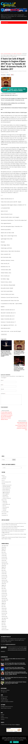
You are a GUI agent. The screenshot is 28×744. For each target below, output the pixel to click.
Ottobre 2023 (4, 596)
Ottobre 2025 (4, 560)
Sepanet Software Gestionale (6, 708)
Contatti (2, 716)
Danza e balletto (5, 504)
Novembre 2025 (4, 558)
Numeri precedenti (5, 629)
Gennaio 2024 (4, 591)
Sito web (2, 389)
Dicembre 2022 (4, 611)
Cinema (3, 478)
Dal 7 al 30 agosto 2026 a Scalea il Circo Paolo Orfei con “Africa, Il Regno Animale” (16, 678)
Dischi (4, 505)
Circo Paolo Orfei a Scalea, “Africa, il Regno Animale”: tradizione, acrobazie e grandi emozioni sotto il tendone (15, 668)
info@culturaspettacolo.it (10, 644)
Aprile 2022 (3, 623)
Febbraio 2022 (4, 626)
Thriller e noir (5, 496)
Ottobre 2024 (4, 578)
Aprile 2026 (3, 550)
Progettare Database (4, 699)
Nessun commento (5, 72)
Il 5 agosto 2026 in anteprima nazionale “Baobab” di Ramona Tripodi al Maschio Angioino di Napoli (15, 682)
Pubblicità (2, 719)
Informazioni (5, 22)
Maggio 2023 (4, 603)
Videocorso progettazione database (7, 701)
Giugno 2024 (4, 583)
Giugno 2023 (4, 601)
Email (2, 384)
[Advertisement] (14, 38)
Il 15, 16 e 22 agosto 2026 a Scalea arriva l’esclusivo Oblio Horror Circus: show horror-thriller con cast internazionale (15, 664)
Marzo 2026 (4, 552)
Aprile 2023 (3, 604)
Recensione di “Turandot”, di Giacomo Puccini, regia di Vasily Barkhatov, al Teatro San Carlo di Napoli (19, 368)
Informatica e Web (6, 486)
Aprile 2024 (3, 586)
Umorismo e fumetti (6, 498)
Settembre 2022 (4, 616)
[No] (26, 740)
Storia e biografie (5, 493)
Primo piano (4, 511)
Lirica (3, 510)
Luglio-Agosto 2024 (5, 581)
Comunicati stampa (5, 481)
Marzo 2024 (4, 588)
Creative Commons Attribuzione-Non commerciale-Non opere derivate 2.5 (14, 650)
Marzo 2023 (4, 606)
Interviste (4, 508)
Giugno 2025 (4, 565)
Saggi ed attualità (5, 492)
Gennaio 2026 (4, 555)
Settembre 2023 (4, 598)
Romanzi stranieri (6, 490)
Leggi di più (15, 742)
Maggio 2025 (4, 567)
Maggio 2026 (4, 548)
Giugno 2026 (4, 547)
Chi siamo (2, 714)
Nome (2, 380)
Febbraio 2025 (4, 571)
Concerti (4, 502)
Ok (11, 742)
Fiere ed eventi (5, 507)
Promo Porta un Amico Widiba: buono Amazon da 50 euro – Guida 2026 (15, 659)
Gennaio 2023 (4, 609)
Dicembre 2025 (4, 557)
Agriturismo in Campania (5, 690)
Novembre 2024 (4, 576)
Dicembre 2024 (4, 575)
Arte (2, 475)
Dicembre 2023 (4, 593)
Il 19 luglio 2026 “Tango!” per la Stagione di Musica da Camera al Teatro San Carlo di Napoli (19, 352)
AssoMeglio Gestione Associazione (7, 706)
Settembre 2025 (4, 562)
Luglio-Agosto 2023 (5, 599)
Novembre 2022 (4, 613)
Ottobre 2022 (4, 614)
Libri (2, 483)
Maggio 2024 (4, 585)
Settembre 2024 (4, 580)
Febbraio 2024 (4, 590)
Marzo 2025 (4, 570)
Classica (4, 501)
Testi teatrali (5, 495)
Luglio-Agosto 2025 (5, 563)
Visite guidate (4, 515)
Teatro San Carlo (3, 334)
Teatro (3, 513)
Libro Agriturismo (4, 691)
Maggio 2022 (4, 621)
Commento (3, 393)
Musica (3, 499)
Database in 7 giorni (4, 696)
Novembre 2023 (4, 595)
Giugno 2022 (4, 619)
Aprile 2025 (3, 568)
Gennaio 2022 (4, 628)
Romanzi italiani (5, 489)
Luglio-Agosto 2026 (5, 545)
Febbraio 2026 (4, 553)
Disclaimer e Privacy (4, 717)
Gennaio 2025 (4, 573)
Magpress (18, 724)
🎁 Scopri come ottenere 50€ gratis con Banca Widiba (14, 89)
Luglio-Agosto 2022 (5, 618)
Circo (2, 480)
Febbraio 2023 (4, 608)
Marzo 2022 (4, 624)
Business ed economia (6, 485)
